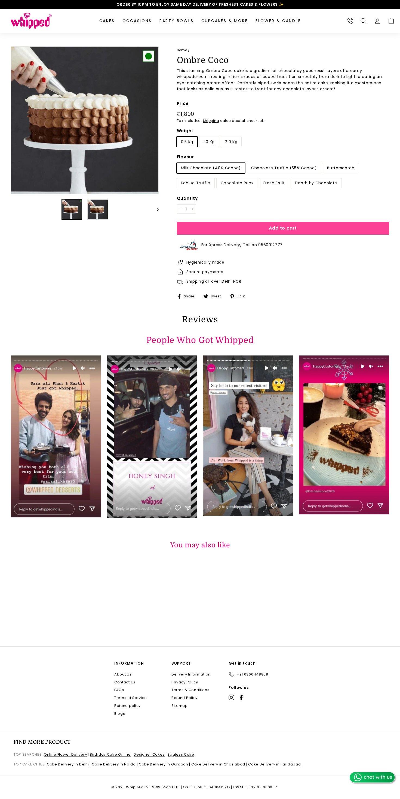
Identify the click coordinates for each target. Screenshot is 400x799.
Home (182, 50)
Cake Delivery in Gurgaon (163, 764)
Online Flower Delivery (65, 754)
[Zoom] (84, 120)
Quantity (187, 198)
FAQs (119, 689)
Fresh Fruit (274, 183)
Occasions (137, 20)
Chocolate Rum (237, 183)
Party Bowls (176, 20)
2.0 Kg (231, 141)
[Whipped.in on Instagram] (231, 697)
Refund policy (127, 705)
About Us (123, 674)
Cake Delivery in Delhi (68, 764)
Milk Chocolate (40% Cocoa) (211, 168)
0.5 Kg (187, 141)
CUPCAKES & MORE (224, 20)
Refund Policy (184, 697)
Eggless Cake (181, 754)
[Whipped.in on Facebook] (241, 697)
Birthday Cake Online (110, 754)
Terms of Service (130, 697)
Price (183, 103)
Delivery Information (191, 674)
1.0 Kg (209, 141)
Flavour (185, 157)
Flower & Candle (278, 20)
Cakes (107, 20)
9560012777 (270, 245)
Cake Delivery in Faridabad (274, 764)
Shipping (211, 121)
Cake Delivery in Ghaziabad (218, 764)
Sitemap (179, 705)
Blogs (119, 713)
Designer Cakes (149, 754)
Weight (185, 131)
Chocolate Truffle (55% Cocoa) (284, 168)
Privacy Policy (184, 682)
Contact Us (125, 682)
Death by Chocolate (316, 183)
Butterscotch (340, 168)
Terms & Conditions (190, 689)
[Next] (155, 209)
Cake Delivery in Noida (114, 764)
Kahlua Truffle (195, 183)
